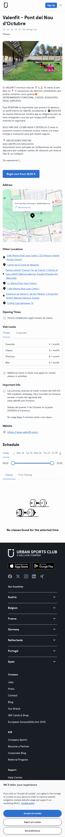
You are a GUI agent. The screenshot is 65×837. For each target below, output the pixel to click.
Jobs (11, 682)
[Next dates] (60, 453)
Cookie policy (27, 803)
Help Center (15, 777)
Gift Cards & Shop (18, 715)
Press (11, 688)
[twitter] (18, 576)
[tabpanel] (32, 507)
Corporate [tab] (21, 332)
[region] (32, 808)
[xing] (42, 576)
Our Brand (14, 708)
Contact (13, 695)
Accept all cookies (33, 813)
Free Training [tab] (25, 474)
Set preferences (32, 830)
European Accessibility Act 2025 (27, 721)
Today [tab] (6, 452)
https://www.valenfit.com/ (22, 432)
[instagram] (26, 576)
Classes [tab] (9, 474)
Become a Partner (18, 746)
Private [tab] (6, 332)
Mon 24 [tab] (20, 452)
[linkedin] (34, 576)
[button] (32, 597)
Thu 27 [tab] (46, 452)
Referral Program (18, 759)
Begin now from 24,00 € (21, 174)
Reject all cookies (32, 822)
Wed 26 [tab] (38, 452)
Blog (10, 702)
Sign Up (51, 5)
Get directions (24, 207)
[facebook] (10, 576)
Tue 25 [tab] (29, 452)
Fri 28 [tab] (55, 452)
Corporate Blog (17, 753)
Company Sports (17, 739)
